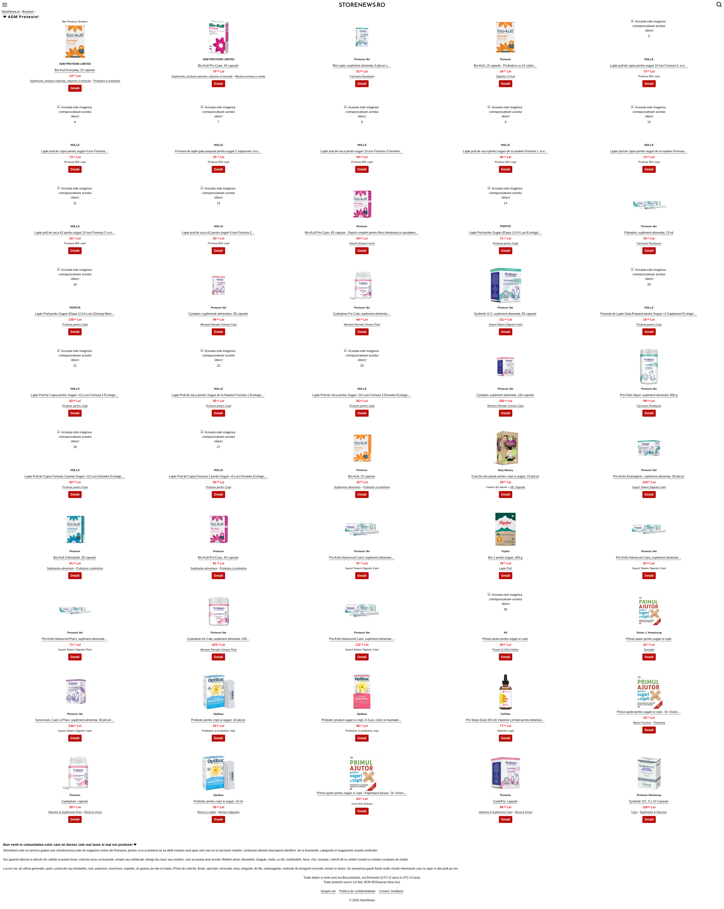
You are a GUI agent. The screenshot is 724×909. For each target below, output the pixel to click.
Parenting (659, 722)
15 (649, 203)
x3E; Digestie (517, 487)
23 (362, 365)
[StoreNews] (362, 4)
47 (218, 772)
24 (505, 365)
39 (505, 609)
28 (362, 447)
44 (505, 690)
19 (505, 284)
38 (362, 609)
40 (649, 609)
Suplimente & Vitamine (653, 812)
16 (75, 284)
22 (218, 365)
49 (505, 772)
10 (649, 122)
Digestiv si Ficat (505, 76)
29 (505, 447)
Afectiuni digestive (229, 812)
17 (218, 284)
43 (362, 690)
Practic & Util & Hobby (505, 649)
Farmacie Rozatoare (362, 76)
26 (75, 447)
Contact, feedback (391, 891)
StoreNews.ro (11, 11)
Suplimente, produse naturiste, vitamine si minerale (60, 80)
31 (75, 528)
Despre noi (328, 891)
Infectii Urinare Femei (362, 243)
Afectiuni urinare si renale (250, 76)
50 (649, 772)
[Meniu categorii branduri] (4, 4)
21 (75, 365)
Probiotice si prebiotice (106, 80)
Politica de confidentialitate (357, 891)
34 (505, 528)
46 (75, 772)
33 (362, 528)
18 (362, 284)
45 (649, 690)
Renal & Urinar (93, 812)
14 (505, 203)
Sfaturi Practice (642, 722)
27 (218, 447)
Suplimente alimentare (347, 487)
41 (75, 690)
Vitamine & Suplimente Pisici (65, 812)
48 (362, 772)
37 (218, 609)
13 (362, 203)
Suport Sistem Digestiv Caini (505, 324)
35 (649, 528)
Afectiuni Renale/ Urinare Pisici (362, 324)
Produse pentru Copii (505, 243)
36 (75, 609)
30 (649, 447)
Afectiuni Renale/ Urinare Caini (218, 324)
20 (649, 284)
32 (218, 528)
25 (649, 365)
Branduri (28, 11)
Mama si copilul (206, 812)
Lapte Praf (505, 568)
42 (218, 690)
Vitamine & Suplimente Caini (495, 812)
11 (75, 203)
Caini (634, 812)
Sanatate (649, 649)
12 (218, 203)
